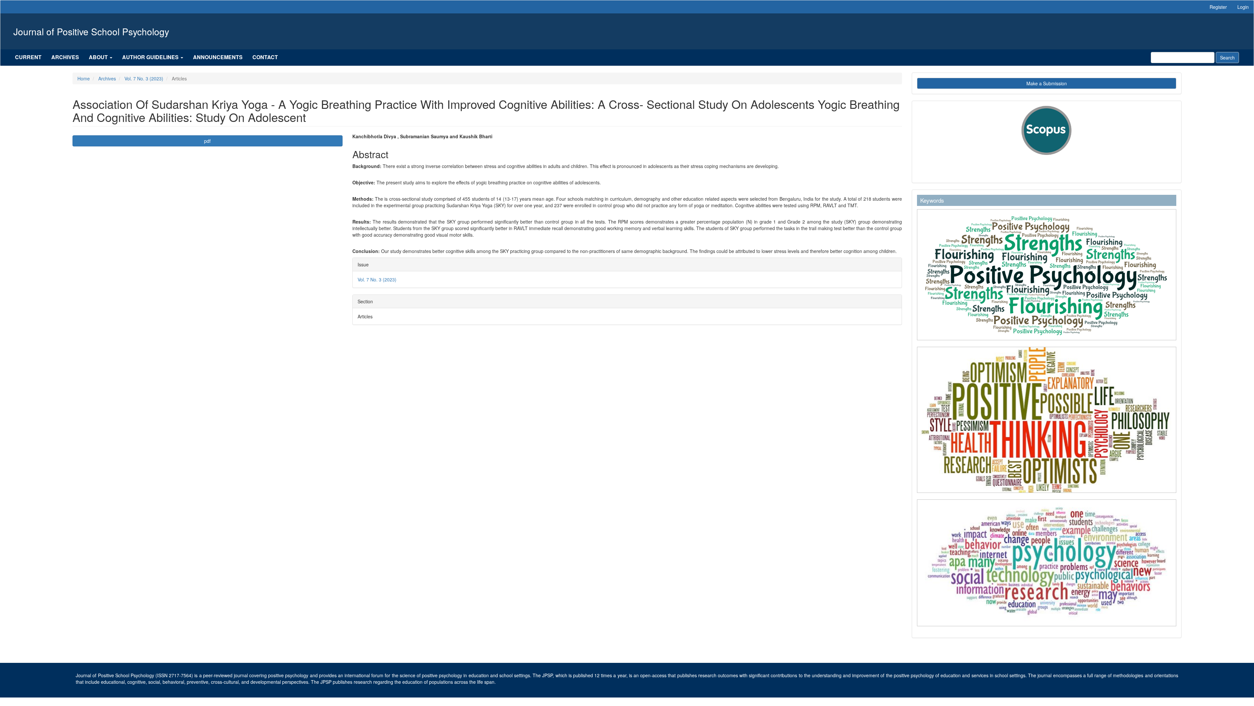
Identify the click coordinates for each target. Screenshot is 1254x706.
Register (1218, 7)
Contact (265, 57)
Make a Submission (1046, 83)
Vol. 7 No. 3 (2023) (143, 78)
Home (83, 78)
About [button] (99, 57)
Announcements (218, 57)
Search (1227, 57)
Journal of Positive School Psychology (91, 31)
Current (28, 57)
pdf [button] (207, 141)
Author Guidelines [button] (151, 57)
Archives (65, 57)
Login (1243, 7)
